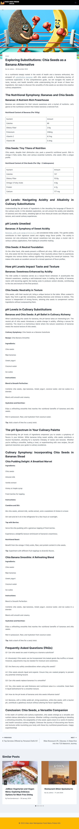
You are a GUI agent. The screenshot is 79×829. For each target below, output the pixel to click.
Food (7, 56)
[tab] (35, 805)
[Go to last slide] (5, 782)
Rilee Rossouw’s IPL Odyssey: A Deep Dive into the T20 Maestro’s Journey (60, 740)
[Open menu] (75, 2)
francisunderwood (12, 798)
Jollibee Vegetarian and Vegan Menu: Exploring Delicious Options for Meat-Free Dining (19, 792)
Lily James (10, 69)
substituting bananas (24, 77)
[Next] (73, 782)
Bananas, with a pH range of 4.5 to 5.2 (20, 233)
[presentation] (20, 772)
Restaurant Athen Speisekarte (59, 789)
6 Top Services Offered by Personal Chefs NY (20, 739)
